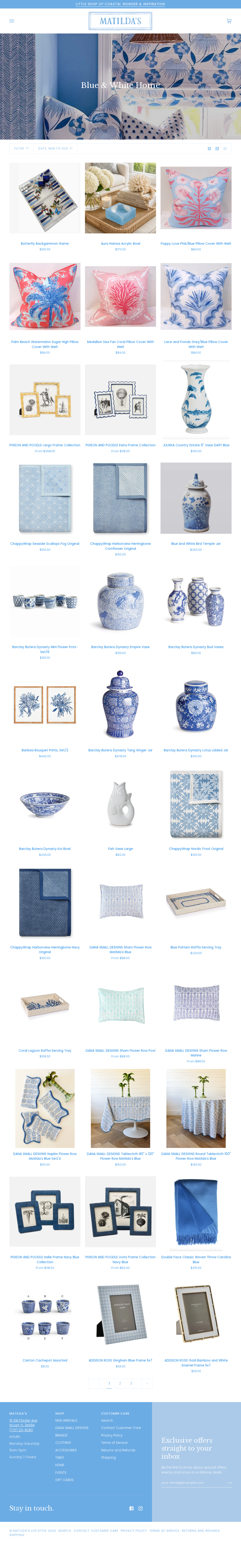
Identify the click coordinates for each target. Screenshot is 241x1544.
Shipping (108, 1457)
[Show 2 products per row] (209, 149)
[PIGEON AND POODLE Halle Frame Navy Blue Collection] (44, 1211)
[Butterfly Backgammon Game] (44, 197)
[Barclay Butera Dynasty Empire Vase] (120, 601)
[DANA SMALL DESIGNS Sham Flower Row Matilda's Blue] (120, 901)
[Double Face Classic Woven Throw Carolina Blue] (196, 1211)
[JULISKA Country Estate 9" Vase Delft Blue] (196, 399)
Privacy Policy (111, 1435)
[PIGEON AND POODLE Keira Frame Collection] (120, 399)
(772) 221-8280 (21, 1430)
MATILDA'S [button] (18, 1414)
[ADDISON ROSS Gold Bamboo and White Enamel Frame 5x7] (196, 1314)
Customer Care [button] (115, 1414)
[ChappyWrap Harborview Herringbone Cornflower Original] (120, 498)
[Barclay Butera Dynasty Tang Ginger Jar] (120, 704)
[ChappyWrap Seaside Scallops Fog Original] (44, 498)
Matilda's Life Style (30, 1531)
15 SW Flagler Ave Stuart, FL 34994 (23, 1423)
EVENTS (60, 1472)
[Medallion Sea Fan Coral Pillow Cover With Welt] (120, 296)
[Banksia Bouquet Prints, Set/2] (44, 704)
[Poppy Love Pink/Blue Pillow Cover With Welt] (196, 197)
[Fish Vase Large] (120, 803)
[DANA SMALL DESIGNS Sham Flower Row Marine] (196, 1004)
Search (107, 1420)
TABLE (59, 1457)
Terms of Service (114, 1443)
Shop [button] (59, 1414)
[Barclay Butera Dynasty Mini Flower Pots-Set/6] (44, 601)
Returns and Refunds (118, 1450)
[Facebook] (131, 1508)
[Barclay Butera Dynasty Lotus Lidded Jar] (196, 704)
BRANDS (61, 1435)
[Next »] (147, 1383)
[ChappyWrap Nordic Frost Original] (196, 803)
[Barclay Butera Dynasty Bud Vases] (196, 601)
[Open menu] (16, 20)
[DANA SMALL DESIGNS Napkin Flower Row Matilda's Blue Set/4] (44, 1108)
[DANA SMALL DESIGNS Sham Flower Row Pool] (120, 1004)
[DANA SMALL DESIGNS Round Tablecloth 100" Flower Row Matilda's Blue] (196, 1108)
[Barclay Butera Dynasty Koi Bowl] (44, 803)
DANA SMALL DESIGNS (71, 1428)
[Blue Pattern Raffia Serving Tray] (196, 901)
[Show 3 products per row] (217, 149)
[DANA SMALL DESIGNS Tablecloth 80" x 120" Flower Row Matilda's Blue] (120, 1108)
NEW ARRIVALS (66, 1420)
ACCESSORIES (66, 1450)
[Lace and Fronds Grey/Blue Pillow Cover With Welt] (196, 296)
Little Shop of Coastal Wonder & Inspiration (120, 4)
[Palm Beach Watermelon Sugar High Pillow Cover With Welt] (44, 296)
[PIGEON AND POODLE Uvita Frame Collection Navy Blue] (120, 1211)
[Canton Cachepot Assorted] (44, 1314)
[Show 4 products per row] (226, 149)
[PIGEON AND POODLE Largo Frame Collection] (44, 399)
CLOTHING (63, 1443)
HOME (59, 1465)
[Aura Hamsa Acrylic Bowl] (120, 197)
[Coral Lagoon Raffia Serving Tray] (44, 1004)
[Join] (225, 1483)
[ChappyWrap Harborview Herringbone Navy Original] (44, 901)
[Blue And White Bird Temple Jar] (196, 498)
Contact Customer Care (121, 1428)
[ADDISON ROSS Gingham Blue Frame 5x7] (120, 1314)
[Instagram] (140, 1508)
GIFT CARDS (64, 1480)
